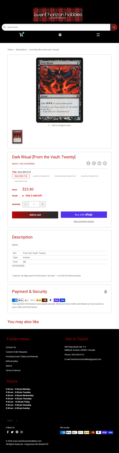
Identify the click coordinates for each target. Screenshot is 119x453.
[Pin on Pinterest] (94, 163)
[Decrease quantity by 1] (25, 204)
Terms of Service (13, 370)
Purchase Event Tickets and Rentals (22, 356)
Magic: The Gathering (23, 164)
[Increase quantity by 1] (43, 204)
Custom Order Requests (16, 352)
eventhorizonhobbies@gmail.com (86, 359)
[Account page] (60, 35)
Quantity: (16, 204)
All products (21, 49)
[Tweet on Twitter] (99, 163)
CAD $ (10, 420)
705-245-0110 (77, 354)
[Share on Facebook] (88, 163)
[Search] (113, 27)
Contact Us (11, 347)
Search (9, 366)
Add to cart (35, 214)
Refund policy (12, 361)
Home (10, 49)
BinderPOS (43, 444)
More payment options (84, 221)
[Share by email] (105, 163)
